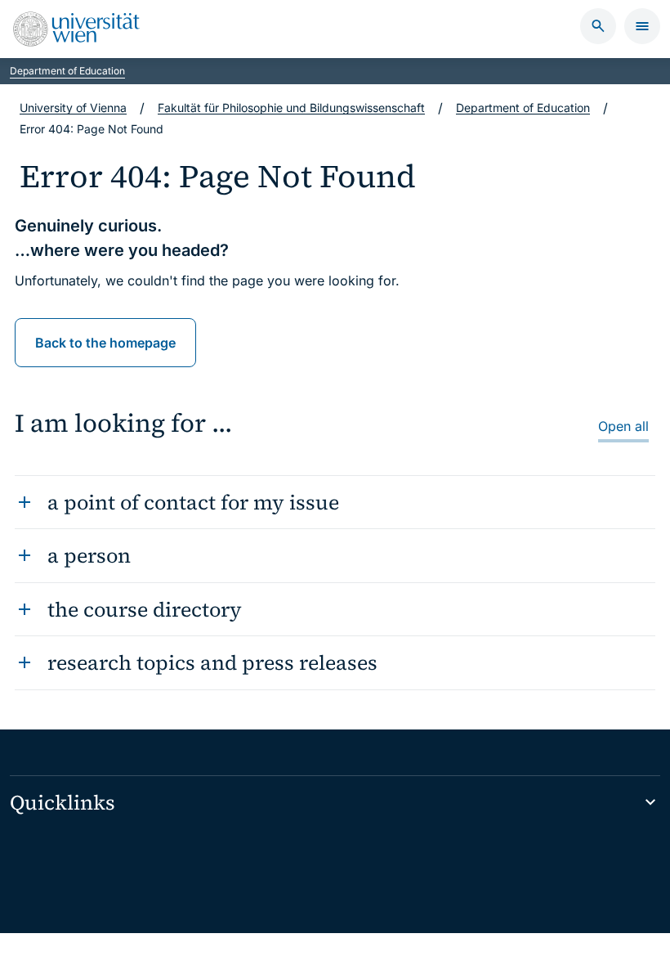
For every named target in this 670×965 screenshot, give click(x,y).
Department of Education (67, 71)
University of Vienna (73, 107)
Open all (623, 426)
